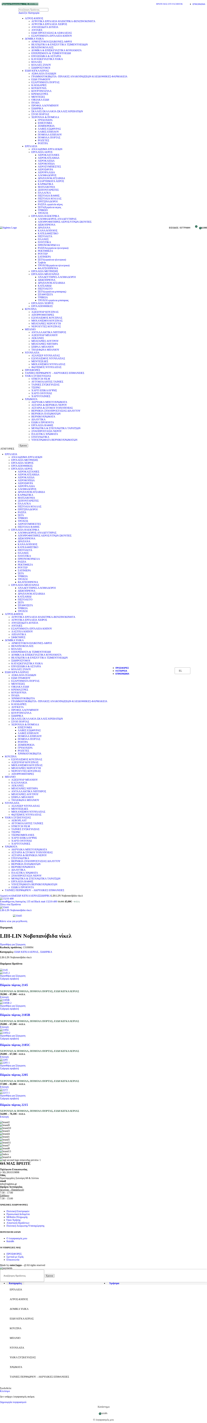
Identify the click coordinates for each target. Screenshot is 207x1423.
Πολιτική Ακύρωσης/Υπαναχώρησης (25, 1225)
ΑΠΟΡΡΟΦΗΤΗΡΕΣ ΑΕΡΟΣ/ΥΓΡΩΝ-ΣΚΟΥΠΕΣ (65, 221)
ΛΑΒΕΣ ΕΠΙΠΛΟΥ (48, 131)
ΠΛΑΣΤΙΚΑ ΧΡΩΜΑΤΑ (44, 434)
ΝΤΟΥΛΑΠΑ (32, 352)
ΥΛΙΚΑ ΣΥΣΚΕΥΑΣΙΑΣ (38, 375)
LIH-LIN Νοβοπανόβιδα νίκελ (16, 910)
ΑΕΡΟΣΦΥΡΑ (45, 169)
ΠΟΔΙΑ (35, 102)
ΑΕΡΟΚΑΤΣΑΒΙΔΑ (49, 157)
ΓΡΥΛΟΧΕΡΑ (45, 120)
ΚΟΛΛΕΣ (36, 62)
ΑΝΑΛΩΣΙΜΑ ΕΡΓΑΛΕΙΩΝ (46, 149)
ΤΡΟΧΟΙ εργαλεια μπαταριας (53, 300)
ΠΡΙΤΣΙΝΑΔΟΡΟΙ (48, 201)
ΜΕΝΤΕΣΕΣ (38, 96)
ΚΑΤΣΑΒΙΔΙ (44, 285)
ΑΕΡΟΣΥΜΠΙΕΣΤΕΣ (49, 166)
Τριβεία (42, 262)
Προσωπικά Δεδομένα (18, 1214)
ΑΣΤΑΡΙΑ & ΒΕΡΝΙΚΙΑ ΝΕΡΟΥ (49, 405)
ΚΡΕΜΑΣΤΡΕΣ (39, 94)
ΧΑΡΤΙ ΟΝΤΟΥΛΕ (41, 393)
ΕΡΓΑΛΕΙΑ (31, 146)
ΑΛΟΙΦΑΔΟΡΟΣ (47, 175)
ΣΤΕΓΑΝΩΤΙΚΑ (40, 437)
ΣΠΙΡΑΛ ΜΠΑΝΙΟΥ (42, 346)
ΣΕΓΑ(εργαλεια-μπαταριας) (52, 291)
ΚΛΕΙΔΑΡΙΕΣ (39, 85)
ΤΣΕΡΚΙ (35, 387)
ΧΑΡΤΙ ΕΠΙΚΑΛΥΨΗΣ (44, 390)
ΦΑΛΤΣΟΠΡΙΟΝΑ (48, 268)
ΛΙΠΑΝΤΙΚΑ (18, 634)
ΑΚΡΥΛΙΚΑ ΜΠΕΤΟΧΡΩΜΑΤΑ (49, 402)
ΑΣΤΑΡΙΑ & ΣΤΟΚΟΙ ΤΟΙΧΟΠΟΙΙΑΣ (52, 407)
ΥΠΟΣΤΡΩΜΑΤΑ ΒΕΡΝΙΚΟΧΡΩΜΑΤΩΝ (54, 439)
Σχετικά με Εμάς (15, 1256)
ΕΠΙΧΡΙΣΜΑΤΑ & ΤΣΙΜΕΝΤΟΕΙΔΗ (51, 53)
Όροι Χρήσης (13, 1220)
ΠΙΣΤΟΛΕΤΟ (45, 288)
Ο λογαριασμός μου (16, 1238)
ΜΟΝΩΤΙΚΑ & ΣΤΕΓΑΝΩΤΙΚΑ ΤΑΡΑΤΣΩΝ (56, 428)
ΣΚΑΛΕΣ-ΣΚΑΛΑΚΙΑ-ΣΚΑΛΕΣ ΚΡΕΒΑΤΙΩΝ (57, 111)
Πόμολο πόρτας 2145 (14, 985)
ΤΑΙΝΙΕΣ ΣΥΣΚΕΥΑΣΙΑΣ (45, 384)
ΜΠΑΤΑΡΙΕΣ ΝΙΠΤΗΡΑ (44, 344)
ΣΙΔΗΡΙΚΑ (37, 108)
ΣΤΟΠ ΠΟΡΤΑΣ (40, 114)
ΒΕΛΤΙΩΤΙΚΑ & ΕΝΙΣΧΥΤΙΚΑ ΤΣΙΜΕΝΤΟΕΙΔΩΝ (59, 44)
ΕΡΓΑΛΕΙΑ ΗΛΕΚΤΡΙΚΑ (45, 216)
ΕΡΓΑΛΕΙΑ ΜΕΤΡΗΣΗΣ (44, 271)
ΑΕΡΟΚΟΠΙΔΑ (46, 163)
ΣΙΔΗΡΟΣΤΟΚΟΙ (40, 67)
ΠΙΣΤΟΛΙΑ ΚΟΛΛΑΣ (49, 198)
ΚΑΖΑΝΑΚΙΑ (19, 782)
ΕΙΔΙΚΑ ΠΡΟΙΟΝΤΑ (42, 422)
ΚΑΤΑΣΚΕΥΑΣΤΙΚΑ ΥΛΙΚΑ (47, 59)
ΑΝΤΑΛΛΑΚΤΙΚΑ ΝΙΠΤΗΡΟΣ (48, 332)
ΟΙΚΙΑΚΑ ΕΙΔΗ (40, 99)
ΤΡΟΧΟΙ (22, 579)
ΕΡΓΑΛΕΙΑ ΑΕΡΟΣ (42, 152)
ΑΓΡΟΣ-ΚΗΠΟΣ (34, 18)
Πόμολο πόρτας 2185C (15, 1045)
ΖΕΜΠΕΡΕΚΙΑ (46, 126)
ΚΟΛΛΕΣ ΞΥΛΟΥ (41, 64)
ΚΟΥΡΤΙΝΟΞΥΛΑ (41, 91)
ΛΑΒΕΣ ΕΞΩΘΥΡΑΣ (49, 128)
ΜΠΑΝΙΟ (30, 329)
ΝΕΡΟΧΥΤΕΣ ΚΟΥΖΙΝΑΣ (46, 326)
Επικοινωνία (12, 1259)
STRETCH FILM (40, 378)
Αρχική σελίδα (7, 895)
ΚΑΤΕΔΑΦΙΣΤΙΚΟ (48, 233)
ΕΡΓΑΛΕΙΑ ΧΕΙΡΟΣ (42, 303)
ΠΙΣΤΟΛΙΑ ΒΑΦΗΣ (49, 195)
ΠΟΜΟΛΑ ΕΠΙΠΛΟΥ (50, 134)
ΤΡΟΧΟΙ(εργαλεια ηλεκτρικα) (54, 265)
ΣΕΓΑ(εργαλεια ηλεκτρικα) (52, 259)
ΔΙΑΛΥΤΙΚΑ (38, 419)
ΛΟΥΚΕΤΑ (17, 707)
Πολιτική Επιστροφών (17, 1211)
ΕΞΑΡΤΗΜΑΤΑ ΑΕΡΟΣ (51, 181)
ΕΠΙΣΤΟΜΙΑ (45, 123)
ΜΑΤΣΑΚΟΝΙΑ (46, 187)
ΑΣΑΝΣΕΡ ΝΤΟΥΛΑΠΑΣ (45, 355)
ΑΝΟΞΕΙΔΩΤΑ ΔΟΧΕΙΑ (44, 27)
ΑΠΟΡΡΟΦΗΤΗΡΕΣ (42, 314)
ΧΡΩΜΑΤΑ (31, 399)
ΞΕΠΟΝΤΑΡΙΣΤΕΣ (48, 189)
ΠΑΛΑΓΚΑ (44, 192)
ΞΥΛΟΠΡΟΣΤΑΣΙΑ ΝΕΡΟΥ (46, 431)
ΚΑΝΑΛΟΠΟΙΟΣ (47, 230)
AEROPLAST (19, 820)
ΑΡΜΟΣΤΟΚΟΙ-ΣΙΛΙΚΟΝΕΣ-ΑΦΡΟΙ (51, 41)
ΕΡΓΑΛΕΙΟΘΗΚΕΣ (42, 306)
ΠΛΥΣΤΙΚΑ (44, 242)
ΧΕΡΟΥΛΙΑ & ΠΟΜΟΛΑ (45, 117)
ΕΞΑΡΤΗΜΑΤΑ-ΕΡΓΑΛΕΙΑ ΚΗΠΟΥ (51, 35)
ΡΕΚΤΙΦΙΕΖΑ (45, 250)
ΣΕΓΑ (21, 515)
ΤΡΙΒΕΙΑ (43, 297)
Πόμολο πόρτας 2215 (14, 1104)
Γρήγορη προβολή (9, 978)
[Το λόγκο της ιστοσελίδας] (8, 227)
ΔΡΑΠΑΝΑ (44, 227)
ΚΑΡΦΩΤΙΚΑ (45, 184)
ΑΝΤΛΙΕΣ (36, 30)
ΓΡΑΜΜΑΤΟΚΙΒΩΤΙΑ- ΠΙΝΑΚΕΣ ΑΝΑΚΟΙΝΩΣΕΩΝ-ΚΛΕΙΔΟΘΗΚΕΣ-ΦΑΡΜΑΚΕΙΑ (79, 76)
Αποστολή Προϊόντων (17, 1222)
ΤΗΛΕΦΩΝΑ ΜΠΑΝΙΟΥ (45, 349)
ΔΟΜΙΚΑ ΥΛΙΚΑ (34, 38)
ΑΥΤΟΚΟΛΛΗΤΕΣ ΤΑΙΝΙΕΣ (47, 381)
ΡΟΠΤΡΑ (43, 143)
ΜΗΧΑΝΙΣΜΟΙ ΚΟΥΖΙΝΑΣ (47, 320)
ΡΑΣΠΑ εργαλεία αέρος (50, 204)
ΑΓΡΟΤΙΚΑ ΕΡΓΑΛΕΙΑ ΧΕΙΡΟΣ (49, 24)
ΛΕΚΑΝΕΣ (37, 338)
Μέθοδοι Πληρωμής (17, 1217)
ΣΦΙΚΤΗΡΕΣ (18, 637)
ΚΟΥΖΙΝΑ (31, 309)
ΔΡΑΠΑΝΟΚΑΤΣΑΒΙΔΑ (51, 178)
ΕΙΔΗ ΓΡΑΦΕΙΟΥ (41, 79)
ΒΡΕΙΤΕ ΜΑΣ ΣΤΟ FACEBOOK (169, 4)
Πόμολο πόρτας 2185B (15, 1015)
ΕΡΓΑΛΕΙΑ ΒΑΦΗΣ (42, 425)
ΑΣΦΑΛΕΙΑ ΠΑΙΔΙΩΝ (43, 73)
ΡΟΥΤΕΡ (43, 253)
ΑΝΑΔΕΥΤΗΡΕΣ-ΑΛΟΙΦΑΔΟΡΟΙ (57, 277)
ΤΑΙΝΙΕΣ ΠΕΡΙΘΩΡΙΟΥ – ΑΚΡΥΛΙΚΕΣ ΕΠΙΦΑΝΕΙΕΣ (54, 373)
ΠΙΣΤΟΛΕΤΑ (45, 236)
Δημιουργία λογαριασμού (13, 1402)
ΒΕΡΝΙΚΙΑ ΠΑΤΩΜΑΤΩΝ (46, 413)
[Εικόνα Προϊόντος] (5, 972)
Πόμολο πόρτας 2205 (14, 1074)
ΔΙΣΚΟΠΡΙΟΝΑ (46, 224)
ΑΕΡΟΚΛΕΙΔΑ (46, 160)
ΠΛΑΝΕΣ (43, 239)
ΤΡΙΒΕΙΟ (43, 210)
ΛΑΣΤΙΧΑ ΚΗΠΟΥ (22, 631)
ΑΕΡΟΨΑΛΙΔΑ (46, 172)
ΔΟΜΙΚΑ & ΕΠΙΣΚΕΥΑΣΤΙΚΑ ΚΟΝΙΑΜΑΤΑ (56, 50)
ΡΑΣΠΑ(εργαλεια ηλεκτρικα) (53, 248)
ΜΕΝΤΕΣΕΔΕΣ (39, 361)
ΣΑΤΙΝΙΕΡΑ (44, 256)
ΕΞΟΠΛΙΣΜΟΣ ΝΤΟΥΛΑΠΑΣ (48, 358)
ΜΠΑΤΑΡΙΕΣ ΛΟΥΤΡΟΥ (45, 341)
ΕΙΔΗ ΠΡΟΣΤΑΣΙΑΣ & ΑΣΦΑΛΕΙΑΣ (51, 32)
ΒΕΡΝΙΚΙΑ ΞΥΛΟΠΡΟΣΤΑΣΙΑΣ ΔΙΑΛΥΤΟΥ (56, 410)
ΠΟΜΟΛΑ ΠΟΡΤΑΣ (49, 137)
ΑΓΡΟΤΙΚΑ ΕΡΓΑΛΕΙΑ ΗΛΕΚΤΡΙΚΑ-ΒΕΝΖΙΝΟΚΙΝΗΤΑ (63, 21)
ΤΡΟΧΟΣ (43, 213)
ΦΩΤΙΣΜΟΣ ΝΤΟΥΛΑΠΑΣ (46, 367)
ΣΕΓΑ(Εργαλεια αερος (49, 207)
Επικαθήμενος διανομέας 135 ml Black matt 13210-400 (29, 901)
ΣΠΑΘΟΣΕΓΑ (45, 294)
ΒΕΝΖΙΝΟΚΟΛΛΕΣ (42, 47)
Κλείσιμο (5, 1391)
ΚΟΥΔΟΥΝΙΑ (39, 88)
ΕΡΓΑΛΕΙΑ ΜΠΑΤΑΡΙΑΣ (45, 274)
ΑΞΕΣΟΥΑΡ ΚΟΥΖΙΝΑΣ (45, 312)
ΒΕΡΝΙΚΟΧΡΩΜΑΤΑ (43, 416)
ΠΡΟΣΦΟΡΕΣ (32, 370)
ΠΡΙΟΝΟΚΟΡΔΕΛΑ (49, 245)
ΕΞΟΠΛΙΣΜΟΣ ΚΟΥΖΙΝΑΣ (46, 317)
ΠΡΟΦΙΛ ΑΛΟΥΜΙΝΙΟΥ (45, 105)
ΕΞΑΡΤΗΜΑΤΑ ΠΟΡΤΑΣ (45, 82)
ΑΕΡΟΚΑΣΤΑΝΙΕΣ (48, 155)
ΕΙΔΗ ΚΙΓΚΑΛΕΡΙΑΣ (37, 70)
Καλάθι (10, 1241)
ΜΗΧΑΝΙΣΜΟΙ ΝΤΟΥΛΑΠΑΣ (48, 364)
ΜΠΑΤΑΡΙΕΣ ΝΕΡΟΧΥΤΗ (46, 323)
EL (180, 670)
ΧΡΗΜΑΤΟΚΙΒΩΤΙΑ (23, 698)
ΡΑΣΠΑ (22, 512)
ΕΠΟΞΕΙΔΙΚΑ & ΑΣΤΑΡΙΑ (46, 56)
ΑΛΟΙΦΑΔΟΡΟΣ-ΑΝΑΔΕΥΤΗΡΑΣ (57, 219)
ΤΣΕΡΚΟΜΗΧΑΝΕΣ (22, 835)
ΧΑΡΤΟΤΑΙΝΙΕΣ (40, 396)
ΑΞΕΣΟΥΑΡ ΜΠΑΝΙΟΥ (44, 335)
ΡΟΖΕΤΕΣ (43, 140)
